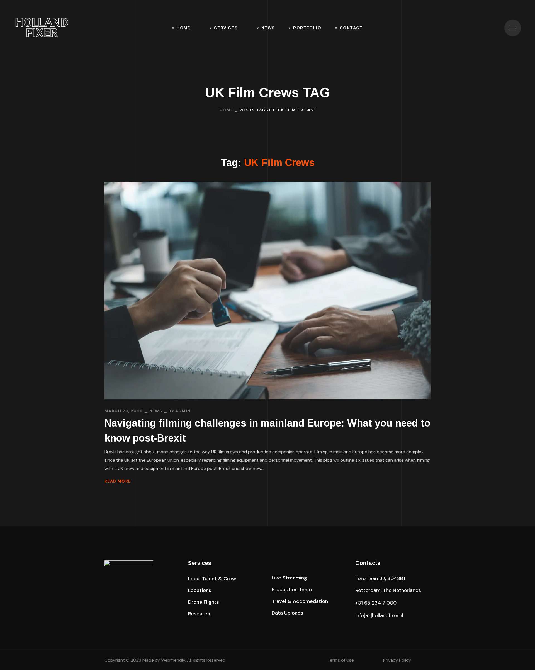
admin (182, 410)
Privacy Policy (397, 660)
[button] (494, 28)
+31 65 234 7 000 (376, 603)
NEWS (155, 410)
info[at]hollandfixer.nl (379, 615)
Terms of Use (340, 660)
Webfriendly (173, 660)
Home (226, 110)
